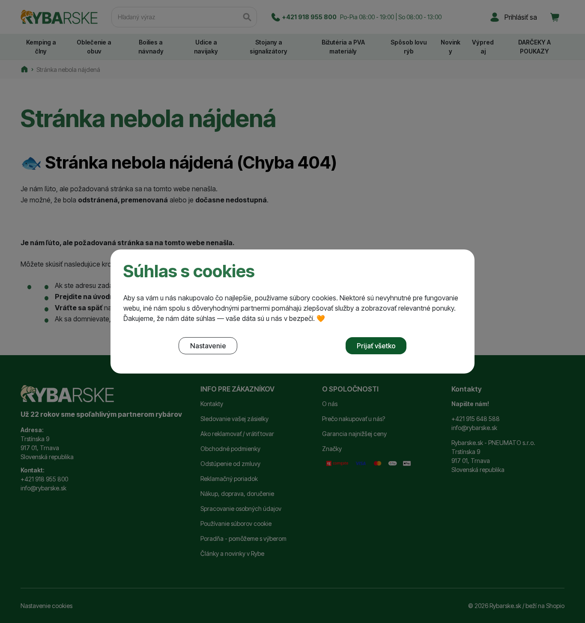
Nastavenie (208, 345)
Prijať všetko (376, 345)
